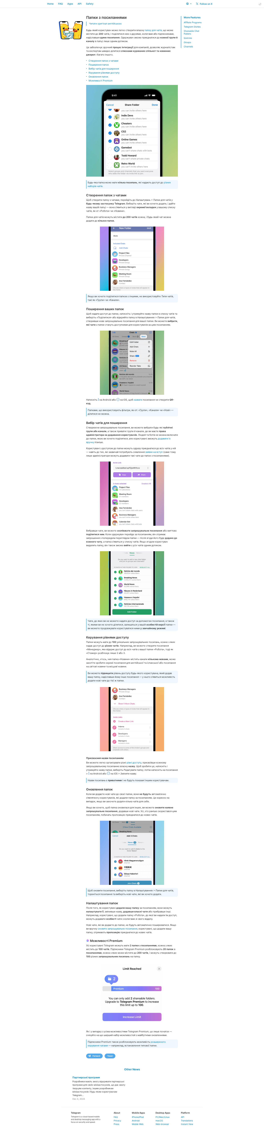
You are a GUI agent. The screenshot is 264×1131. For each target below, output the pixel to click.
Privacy (117, 1120)
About (117, 1112)
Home (50, 3)
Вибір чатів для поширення (104, 68)
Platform (185, 1112)
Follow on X (205, 3)
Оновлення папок (98, 76)
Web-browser (162, 1124)
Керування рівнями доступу (104, 72)
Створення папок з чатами (103, 60)
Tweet (110, 1056)
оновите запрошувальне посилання (117, 928)
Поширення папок (99, 64)
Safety (90, 3)
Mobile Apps (138, 1112)
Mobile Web (137, 1124)
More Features (192, 17)
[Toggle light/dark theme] (260, 4)
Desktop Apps (163, 1112)
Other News (132, 1069)
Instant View (187, 1124)
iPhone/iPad (138, 1117)
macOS (159, 1120)
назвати (138, 399)
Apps (70, 3)
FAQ (60, 3)
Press (116, 1124)
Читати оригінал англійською (105, 23)
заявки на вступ (154, 452)
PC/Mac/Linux (163, 1117)
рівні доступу (134, 762)
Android (136, 1120)
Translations (187, 1120)
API (79, 3)
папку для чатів (153, 30)
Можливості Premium (101, 80)
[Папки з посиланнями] (132, 131)
